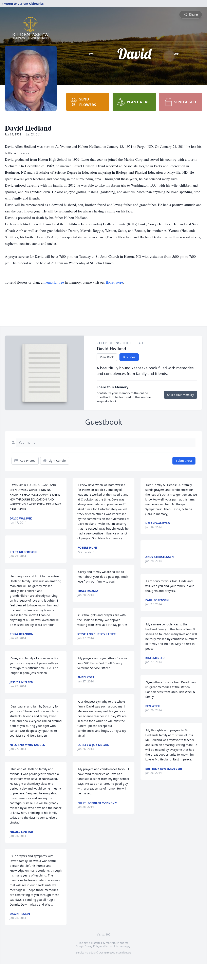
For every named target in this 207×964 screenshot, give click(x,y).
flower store (114, 282)
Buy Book (129, 357)
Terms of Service (114, 946)
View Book (107, 357)
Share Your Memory (180, 395)
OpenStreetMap (108, 952)
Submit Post (184, 460)
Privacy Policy (92, 946)
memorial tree (53, 282)
